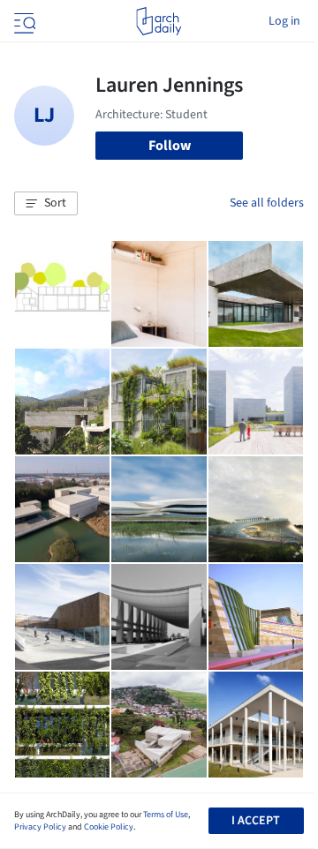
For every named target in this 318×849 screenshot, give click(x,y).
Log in (284, 21)
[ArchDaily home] (158, 21)
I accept (255, 821)
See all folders (267, 203)
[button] (46, 204)
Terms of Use (165, 814)
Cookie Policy (108, 827)
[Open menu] (23, 21)
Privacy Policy (40, 827)
